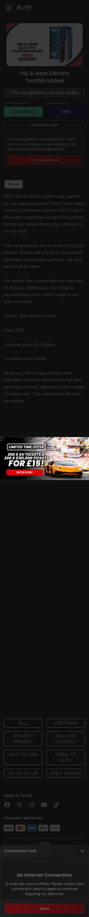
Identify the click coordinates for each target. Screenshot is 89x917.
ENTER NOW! (24, 472)
